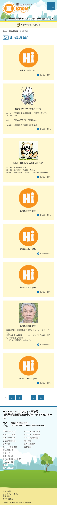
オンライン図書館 (10, 447)
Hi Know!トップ (9, 431)
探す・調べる (8, 456)
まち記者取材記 (13, 31)
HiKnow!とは (8, 462)
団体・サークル (9, 438)
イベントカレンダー (32, 431)
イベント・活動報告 (32, 434)
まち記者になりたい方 (12, 459)
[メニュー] (51, 6)
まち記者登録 (29, 444)
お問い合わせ (8, 499)
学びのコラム (8, 450)
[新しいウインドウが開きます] (7, 425)
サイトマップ (8, 468)
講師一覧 (6, 444)
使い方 (5, 465)
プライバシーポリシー (12, 494)
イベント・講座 (9, 434)
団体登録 (27, 441)
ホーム (5, 31)
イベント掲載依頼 (31, 438)
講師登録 (27, 447)
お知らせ (6, 453)
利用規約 (6, 496)
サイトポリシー (9, 491)
